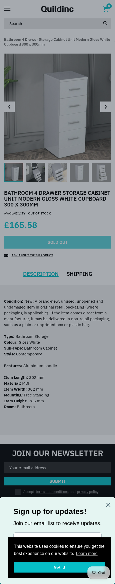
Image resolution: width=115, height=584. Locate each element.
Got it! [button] (59, 567)
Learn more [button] (87, 553)
